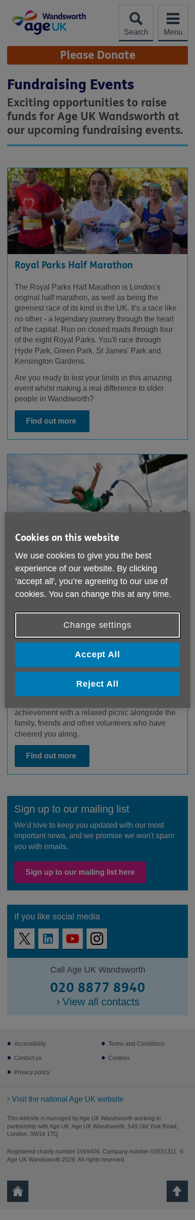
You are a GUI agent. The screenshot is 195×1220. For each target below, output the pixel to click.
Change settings (97, 625)
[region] (97, 610)
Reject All (97, 683)
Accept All (97, 654)
